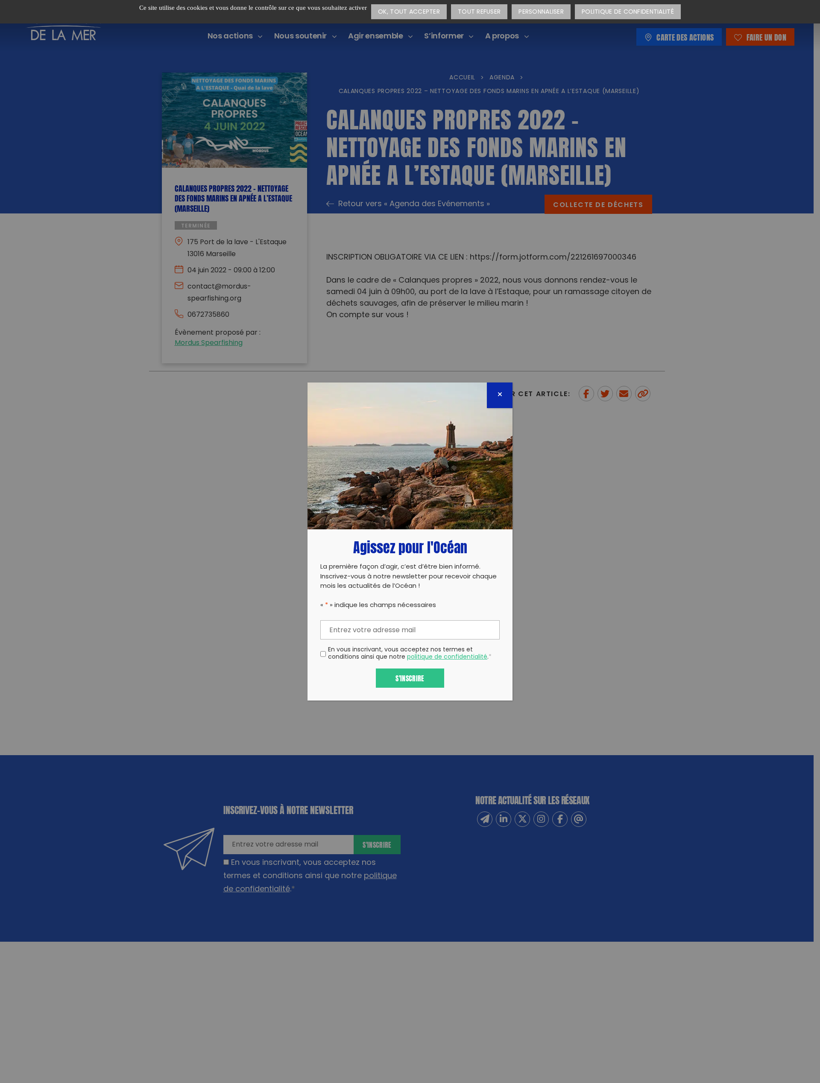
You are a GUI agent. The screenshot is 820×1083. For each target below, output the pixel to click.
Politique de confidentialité (628, 12)
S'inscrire (409, 677)
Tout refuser (479, 12)
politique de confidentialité (447, 657)
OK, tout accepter (409, 12)
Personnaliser (541, 12)
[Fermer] (499, 395)
